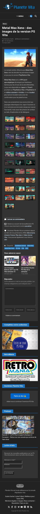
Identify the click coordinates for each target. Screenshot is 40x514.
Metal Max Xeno (9, 248)
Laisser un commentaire (16, 219)
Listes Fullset (19, 496)
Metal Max (30, 245)
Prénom (7, 464)
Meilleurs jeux (29, 496)
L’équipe (20, 501)
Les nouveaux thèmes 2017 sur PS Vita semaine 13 (11, 269)
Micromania (31, 233)
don (5, 239)
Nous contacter (29, 501)
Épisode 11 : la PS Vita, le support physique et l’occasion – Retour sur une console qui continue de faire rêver (19, 437)
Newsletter (15, 503)
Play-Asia (18, 235)
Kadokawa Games (20, 245)
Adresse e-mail (9, 460)
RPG (26, 248)
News (5, 24)
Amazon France (9, 235)
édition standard (11, 92)
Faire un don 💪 (20, 396)
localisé (32, 92)
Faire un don (24, 503)
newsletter (28, 226)
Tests (18, 498)
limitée (21, 92)
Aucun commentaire (23, 39)
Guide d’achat (9, 496)
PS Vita (18, 248)
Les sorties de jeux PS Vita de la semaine (27, 269)
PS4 (23, 248)
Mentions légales (11, 501)
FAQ (22, 498)
